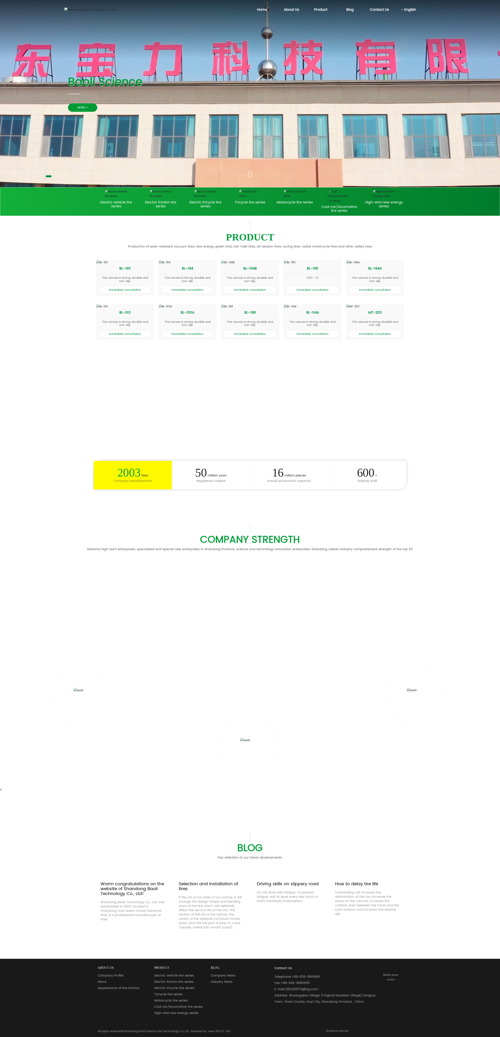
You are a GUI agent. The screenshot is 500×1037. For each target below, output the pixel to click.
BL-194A (375, 268)
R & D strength (250, 626)
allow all (267, 1027)
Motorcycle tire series (295, 202)
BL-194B (250, 268)
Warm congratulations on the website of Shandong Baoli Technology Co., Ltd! (132, 923)
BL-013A (187, 312)
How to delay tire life (356, 918)
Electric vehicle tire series (116, 204)
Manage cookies (233, 1027)
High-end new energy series (384, 204)
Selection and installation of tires (208, 921)
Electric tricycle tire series (205, 204)
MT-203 (375, 312)
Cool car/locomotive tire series (339, 209)
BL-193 (125, 268)
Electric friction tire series (160, 204)
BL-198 (250, 312)
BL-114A (312, 312)
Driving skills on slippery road (288, 918)
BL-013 (125, 312)
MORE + (83, 107)
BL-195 (312, 268)
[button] (49, 176)
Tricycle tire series (250, 202)
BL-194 (187, 268)
